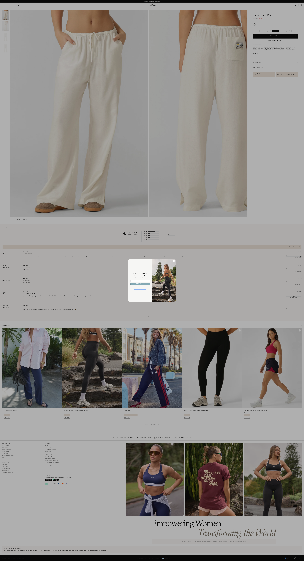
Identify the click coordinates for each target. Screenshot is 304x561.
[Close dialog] (174, 261)
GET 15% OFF (140, 284)
